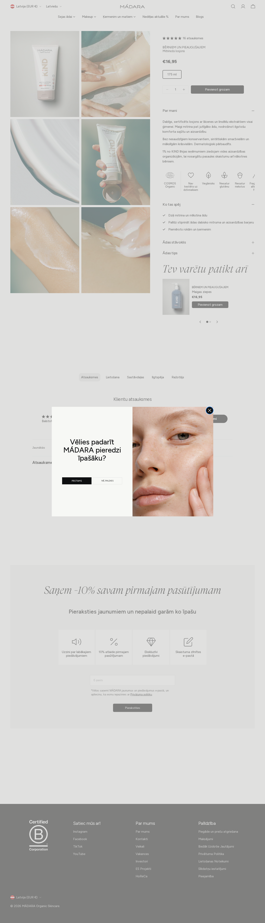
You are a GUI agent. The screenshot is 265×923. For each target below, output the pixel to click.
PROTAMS (77, 481)
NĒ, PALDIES (107, 480)
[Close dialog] (209, 410)
